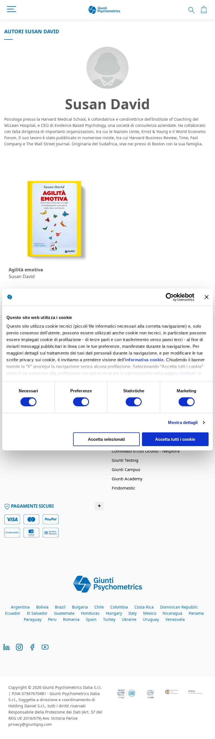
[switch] (81, 402)
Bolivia (42, 607)
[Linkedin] (6, 646)
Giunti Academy (127, 478)
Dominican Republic (179, 607)
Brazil (60, 607)
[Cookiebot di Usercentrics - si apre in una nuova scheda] (169, 297)
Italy (132, 613)
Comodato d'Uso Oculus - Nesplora (145, 451)
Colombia (119, 607)
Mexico (149, 613)
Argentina (20, 607)
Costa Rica (144, 607)
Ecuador (12, 613)
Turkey (109, 619)
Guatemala (64, 613)
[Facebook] (32, 646)
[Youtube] (45, 646)
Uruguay (151, 619)
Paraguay (32, 619)
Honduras (90, 613)
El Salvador (37, 613)
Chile (99, 607)
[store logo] (104, 9)
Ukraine (129, 619)
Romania (71, 619)
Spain (91, 619)
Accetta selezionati (106, 439)
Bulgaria (80, 607)
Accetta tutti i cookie (175, 439)
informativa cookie (144, 359)
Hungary (114, 613)
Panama (196, 613)
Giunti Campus (126, 469)
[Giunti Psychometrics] (107, 584)
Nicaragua (172, 613)
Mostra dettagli (183, 422)
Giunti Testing (125, 460)
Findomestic (123, 488)
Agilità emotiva (26, 270)
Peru (52, 619)
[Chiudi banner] (207, 297)
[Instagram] (19, 646)
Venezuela (175, 619)
